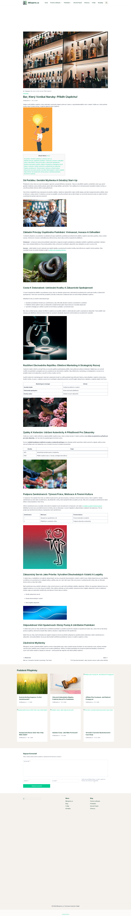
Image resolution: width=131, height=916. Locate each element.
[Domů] (23, 91)
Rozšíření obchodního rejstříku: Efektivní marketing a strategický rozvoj (43, 164)
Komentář (27, 761)
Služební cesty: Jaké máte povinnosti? (65, 732)
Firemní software (95, 801)
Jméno (26, 781)
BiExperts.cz (27, 100)
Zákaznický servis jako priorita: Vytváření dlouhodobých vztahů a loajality (44, 170)
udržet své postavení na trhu (57, 250)
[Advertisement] (65, 15)
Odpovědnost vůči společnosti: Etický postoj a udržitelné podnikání (42, 172)
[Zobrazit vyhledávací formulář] (106, 2)
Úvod (46, 2)
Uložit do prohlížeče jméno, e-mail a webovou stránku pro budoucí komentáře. (93, 780)
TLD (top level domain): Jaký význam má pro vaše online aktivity (89, 659)
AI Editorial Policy (65, 914)
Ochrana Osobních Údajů (72, 906)
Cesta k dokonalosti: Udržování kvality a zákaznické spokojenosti (42, 162)
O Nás (94, 2)
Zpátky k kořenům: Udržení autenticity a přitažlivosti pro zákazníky (42, 166)
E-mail (55, 781)
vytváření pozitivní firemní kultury (92, 506)
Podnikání (26, 93)
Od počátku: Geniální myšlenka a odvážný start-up (38, 158)
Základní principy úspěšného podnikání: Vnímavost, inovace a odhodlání (43, 160)
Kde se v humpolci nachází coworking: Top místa (37, 659)
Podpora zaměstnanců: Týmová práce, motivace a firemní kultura (42, 168)
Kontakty (100, 2)
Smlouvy (86, 2)
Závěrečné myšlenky (29, 173)
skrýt (48, 155)
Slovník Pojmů (77, 2)
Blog (67, 803)
